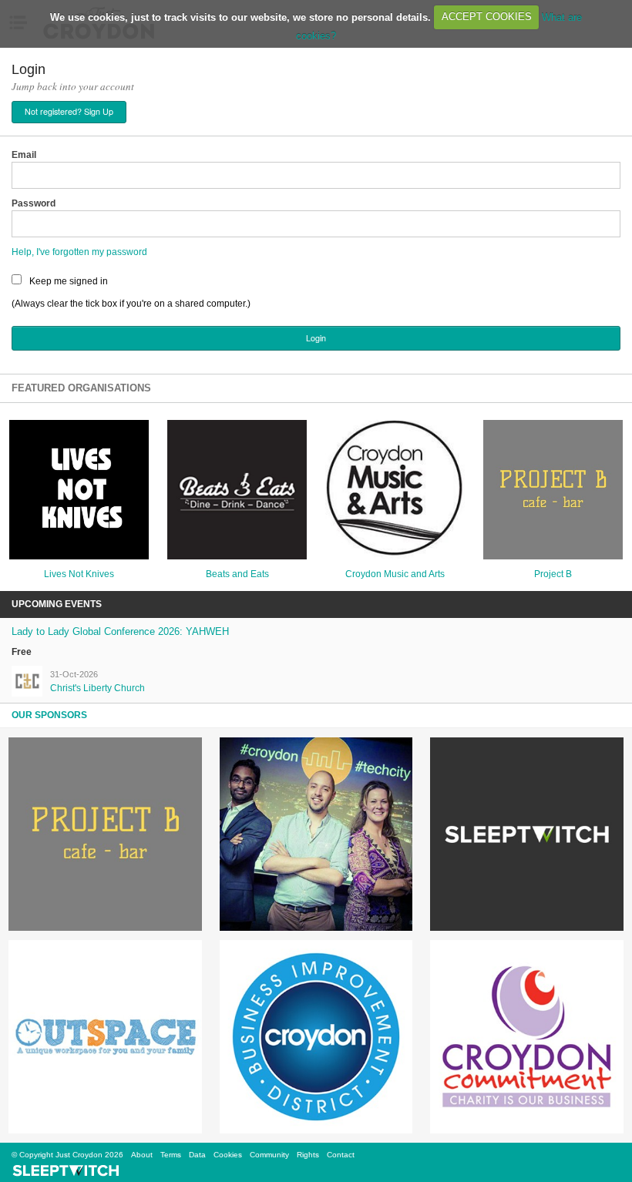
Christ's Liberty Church (97, 688)
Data (197, 1154)
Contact (341, 1154)
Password (33, 203)
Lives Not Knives (79, 574)
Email (24, 154)
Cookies (227, 1154)
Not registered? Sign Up (69, 111)
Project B (553, 574)
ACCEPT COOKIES (487, 16)
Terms (170, 1154)
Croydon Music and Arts (395, 574)
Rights (308, 1154)
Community (269, 1154)
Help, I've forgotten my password (79, 252)
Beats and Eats (237, 574)
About (142, 1154)
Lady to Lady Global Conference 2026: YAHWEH (120, 631)
